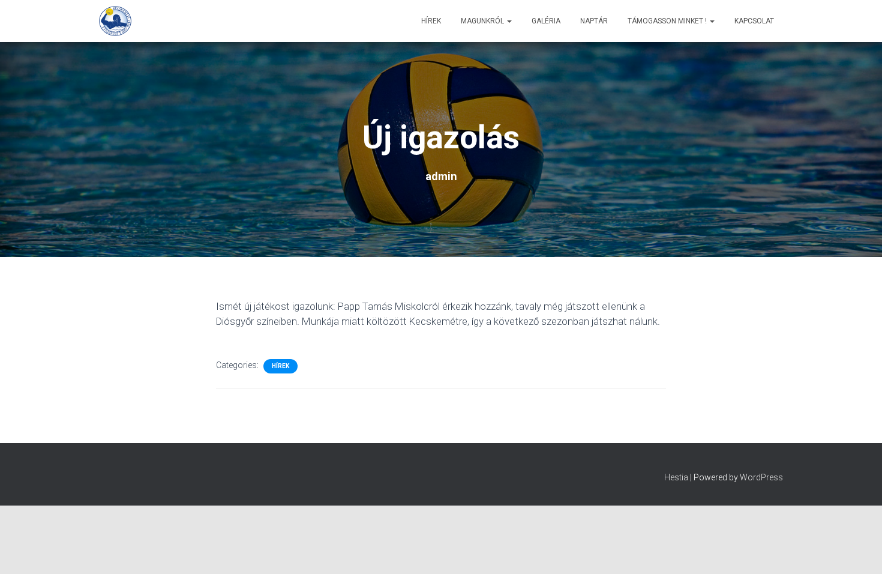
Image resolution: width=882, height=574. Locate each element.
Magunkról (483, 21)
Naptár (594, 21)
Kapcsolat (754, 21)
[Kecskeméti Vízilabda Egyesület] (115, 21)
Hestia (676, 477)
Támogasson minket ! (668, 21)
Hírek (431, 21)
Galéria (546, 21)
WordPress (761, 477)
